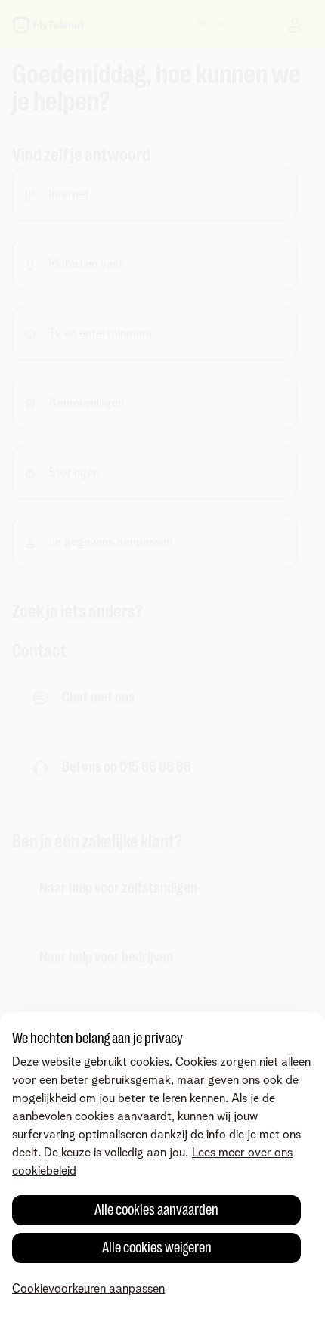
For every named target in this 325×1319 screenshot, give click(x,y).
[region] (162, 1165)
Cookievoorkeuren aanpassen (88, 1289)
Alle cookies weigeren (157, 1247)
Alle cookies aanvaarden (156, 1209)
